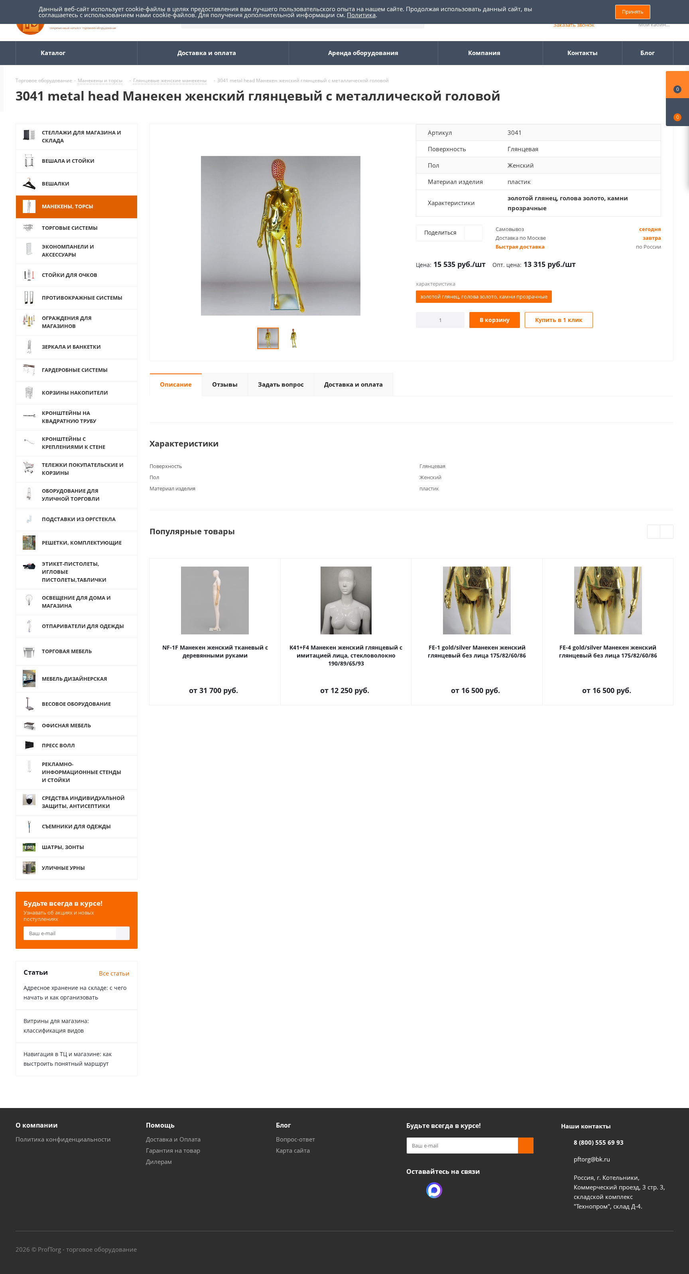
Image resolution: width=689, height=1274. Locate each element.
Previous (654, 532)
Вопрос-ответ (295, 1139)
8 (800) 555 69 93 (599, 1142)
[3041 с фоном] (280, 235)
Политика (361, 15)
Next (666, 532)
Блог (283, 1125)
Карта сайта (293, 1150)
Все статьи (114, 973)
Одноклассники (414, 1190)
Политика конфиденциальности (63, 1139)
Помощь (160, 1125)
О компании (37, 1125)
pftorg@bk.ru (592, 1159)
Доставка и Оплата (173, 1139)
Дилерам (159, 1161)
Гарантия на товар (173, 1150)
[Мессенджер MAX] (434, 1190)
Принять (633, 11)
